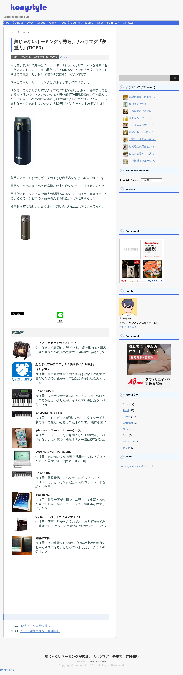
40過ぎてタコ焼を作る (35, 626)
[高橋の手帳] (22, 553)
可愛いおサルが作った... (142, 132)
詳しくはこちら (128, 327)
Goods (41, 22)
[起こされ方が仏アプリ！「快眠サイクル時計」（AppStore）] (22, 380)
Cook (52, 22)
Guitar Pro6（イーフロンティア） (58, 516)
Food (63, 22)
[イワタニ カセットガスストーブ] (22, 358)
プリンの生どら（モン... (142, 139)
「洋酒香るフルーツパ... (142, 160)
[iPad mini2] (22, 510)
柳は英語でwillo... (139, 103)
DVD (30, 22)
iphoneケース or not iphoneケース (58, 430)
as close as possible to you (91, 661)
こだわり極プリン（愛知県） (40, 631)
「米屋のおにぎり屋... (141, 110)
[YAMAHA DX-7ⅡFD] (22, 415)
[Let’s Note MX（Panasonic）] (22, 467)
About (19, 22)
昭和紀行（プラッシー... (142, 118)
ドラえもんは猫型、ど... (142, 125)
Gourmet (75, 22)
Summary (113, 22)
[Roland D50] (22, 475)
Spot (100, 22)
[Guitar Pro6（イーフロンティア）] (22, 532)
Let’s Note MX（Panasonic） (54, 451)
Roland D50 (43, 473)
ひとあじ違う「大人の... (142, 153)
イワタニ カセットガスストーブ (55, 342)
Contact (128, 22)
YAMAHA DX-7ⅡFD (48, 412)
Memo (89, 22)
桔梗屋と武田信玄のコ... (142, 146)
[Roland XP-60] (22, 405)
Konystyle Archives (129, 180)
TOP (8, 22)
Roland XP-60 (44, 391)
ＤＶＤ (126, 447)
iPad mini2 (42, 494)
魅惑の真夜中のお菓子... (142, 96)
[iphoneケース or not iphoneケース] (22, 446)
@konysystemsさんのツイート (136, 466)
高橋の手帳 (42, 538)
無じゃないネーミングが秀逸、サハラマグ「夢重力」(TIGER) (92, 656)
